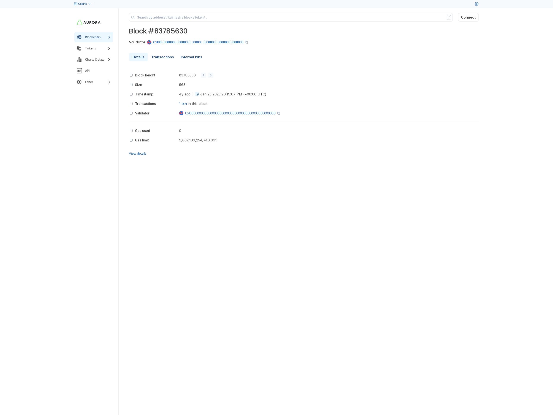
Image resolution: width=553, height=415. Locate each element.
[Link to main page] (88, 22)
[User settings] (476, 4)
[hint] (131, 75)
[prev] (203, 75)
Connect (468, 17)
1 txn (183, 103)
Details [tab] (138, 57)
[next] (210, 75)
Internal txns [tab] (191, 57)
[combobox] (197, 94)
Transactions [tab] (162, 57)
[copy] (247, 42)
